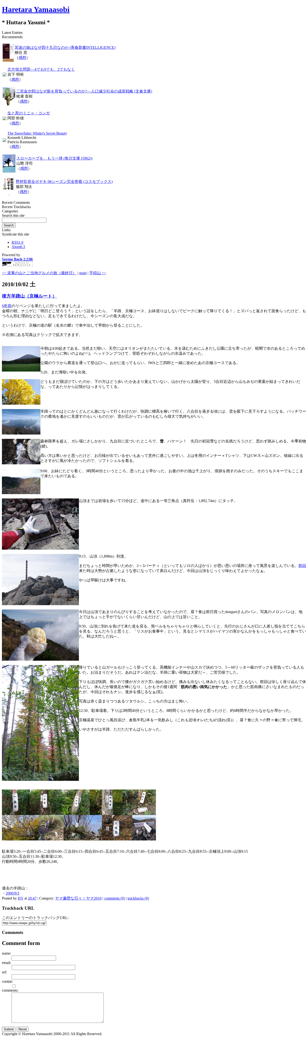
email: (6, 963)
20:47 (32, 898)
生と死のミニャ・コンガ (28, 113)
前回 (302, 566)
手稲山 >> (97, 273)
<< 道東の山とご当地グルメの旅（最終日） (39, 273)
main (83, 273)
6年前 (7, 306)
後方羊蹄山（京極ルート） (29, 295)
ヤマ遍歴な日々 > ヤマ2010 (78, 898)
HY (20, 898)
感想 (22, 58)
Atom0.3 (18, 247)
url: (4, 972)
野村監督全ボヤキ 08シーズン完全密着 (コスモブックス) (64, 182)
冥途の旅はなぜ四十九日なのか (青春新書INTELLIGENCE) (65, 47)
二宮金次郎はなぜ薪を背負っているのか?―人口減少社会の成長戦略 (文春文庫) (84, 91)
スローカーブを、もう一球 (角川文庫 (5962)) (54, 158)
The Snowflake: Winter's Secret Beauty (37, 133)
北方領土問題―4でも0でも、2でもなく (41, 69)
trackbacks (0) (138, 898)
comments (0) (114, 898)
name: (6, 953)
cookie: (7, 981)
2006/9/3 (12, 893)
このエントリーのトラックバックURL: (35, 918)
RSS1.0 (17, 242)
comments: (10, 990)
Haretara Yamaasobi (36, 9)
